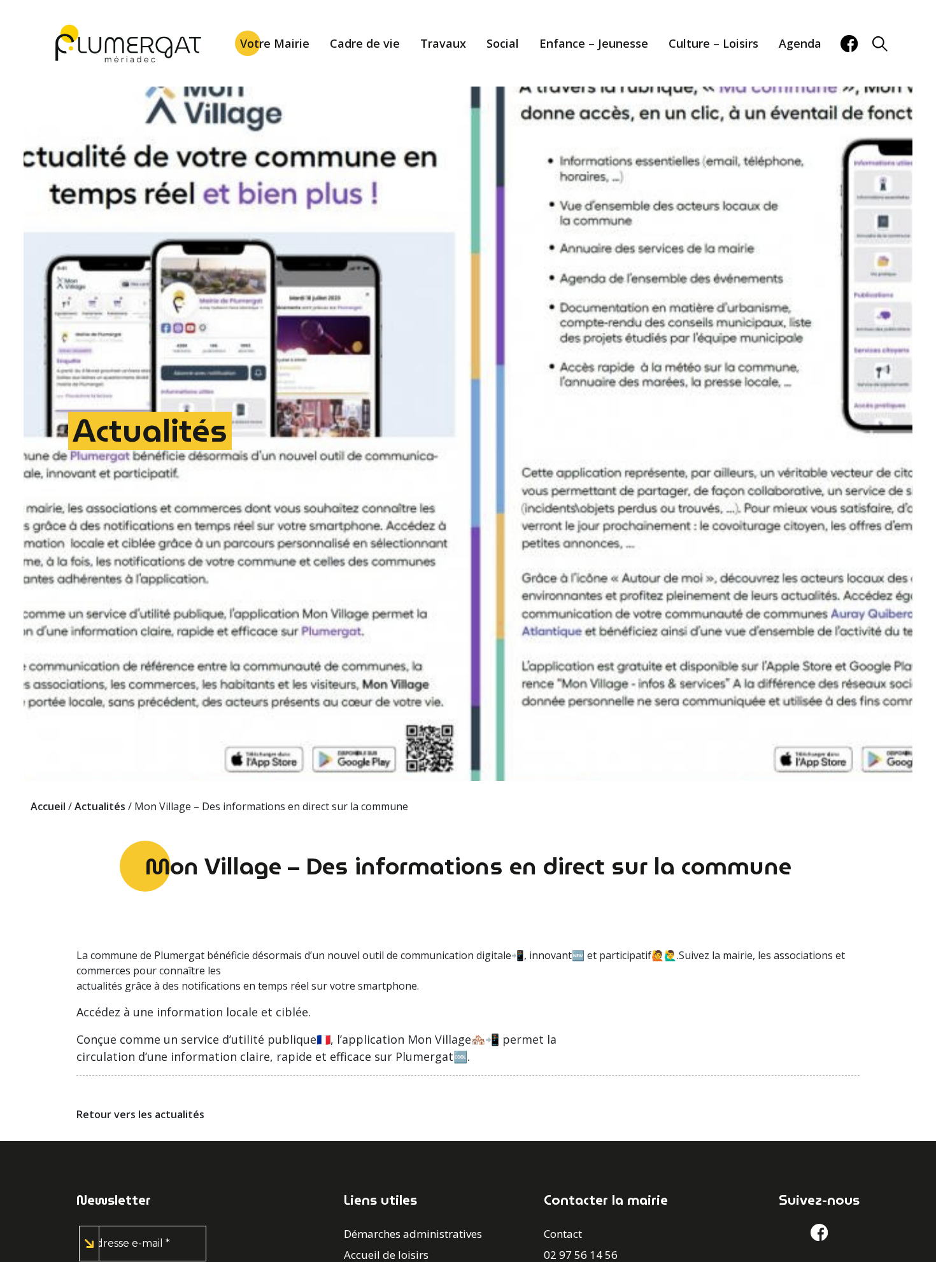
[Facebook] (849, 43)
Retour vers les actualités (140, 1114)
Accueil (48, 806)
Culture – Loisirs (713, 43)
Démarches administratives (413, 1233)
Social (502, 43)
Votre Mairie (274, 43)
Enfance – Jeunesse (593, 43)
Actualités (150, 430)
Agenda (800, 43)
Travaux (443, 43)
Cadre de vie (365, 43)
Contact (563, 1233)
